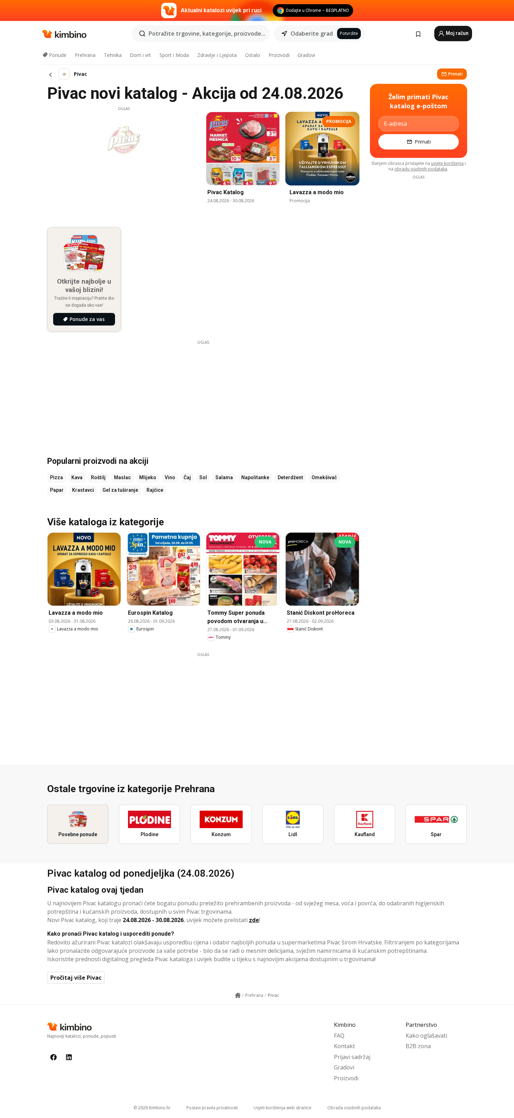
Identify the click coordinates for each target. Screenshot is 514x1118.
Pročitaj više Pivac (75, 977)
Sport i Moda (174, 55)
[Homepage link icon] (238, 995)
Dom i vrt (140, 55)
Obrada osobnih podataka (354, 1108)
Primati (455, 74)
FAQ (339, 1035)
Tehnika (113, 55)
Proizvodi (279, 55)
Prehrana (85, 55)
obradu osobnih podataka (420, 169)
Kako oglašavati (426, 1035)
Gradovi (306, 55)
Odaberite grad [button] (312, 33)
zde (254, 920)
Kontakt (344, 1046)
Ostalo (252, 55)
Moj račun (457, 33)
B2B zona (418, 1046)
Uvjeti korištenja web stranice (283, 1108)
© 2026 (152, 1108)
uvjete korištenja (447, 163)
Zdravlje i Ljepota (217, 55)
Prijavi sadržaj (352, 1057)
